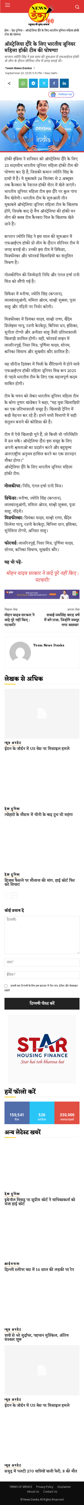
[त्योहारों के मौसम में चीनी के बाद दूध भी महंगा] (42, 779)
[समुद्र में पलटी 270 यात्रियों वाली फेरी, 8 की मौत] (42, 1436)
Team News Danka (18, 68)
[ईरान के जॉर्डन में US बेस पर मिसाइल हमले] (42, 714)
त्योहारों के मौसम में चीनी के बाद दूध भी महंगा (38, 814)
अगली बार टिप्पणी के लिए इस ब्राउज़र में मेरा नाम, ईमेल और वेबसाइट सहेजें (41, 988)
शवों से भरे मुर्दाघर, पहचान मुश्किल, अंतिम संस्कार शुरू (36, 1337)
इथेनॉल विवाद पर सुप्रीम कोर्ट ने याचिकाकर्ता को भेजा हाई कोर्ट (39, 1202)
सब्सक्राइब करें (67, 1103)
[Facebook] (54, 83)
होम (6, 30)
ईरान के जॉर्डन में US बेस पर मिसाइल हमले (36, 748)
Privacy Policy (44, 1487)
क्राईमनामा (12, 1264)
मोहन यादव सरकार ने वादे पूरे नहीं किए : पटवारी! (42, 577)
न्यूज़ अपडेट (13, 743)
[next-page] (14, 895)
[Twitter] (43, 83)
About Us (33, 1491)
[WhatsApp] (23, 83)
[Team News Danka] (20, 652)
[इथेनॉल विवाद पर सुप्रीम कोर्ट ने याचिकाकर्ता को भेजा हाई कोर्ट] (42, 1165)
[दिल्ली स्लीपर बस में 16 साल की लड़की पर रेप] (42, 1235)
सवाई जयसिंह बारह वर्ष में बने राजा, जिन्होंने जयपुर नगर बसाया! (62, 620)
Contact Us (50, 1491)
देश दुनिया (16, 30)
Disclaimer (64, 1487)
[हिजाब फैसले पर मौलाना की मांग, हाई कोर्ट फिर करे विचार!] (42, 845)
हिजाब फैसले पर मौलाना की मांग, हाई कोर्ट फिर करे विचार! (39, 882)
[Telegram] (33, 83)
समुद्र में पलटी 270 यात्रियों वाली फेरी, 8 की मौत (40, 1471)
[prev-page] (7, 895)
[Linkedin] (64, 83)
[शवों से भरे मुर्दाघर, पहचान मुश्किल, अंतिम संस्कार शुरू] (42, 1300)
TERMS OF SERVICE (20, 1487)
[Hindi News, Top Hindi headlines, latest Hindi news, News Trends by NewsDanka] (41, 14)
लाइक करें (17, 1103)
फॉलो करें (42, 1103)
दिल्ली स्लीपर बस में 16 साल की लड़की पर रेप (39, 1269)
